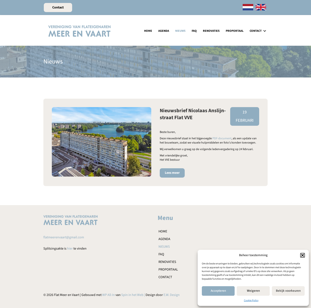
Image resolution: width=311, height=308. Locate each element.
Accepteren (218, 291)
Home (148, 31)
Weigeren (253, 291)
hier (70, 248)
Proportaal (235, 31)
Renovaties (211, 31)
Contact (256, 31)
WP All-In (108, 295)
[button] (302, 255)
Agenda (163, 31)
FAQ (194, 31)
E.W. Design (172, 295)
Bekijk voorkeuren (288, 291)
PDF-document (221, 138)
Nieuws (180, 31)
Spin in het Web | (133, 295)
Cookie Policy (251, 300)
